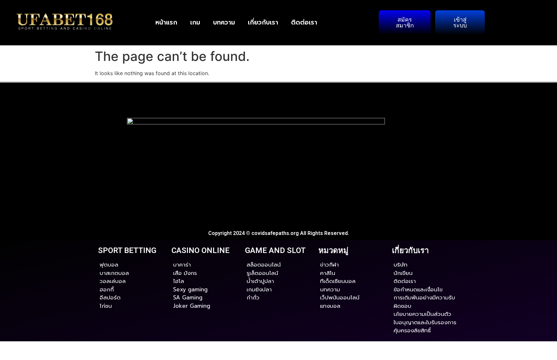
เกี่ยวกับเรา (263, 22)
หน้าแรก (166, 22)
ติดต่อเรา (304, 22)
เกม (195, 22)
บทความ (224, 22)
